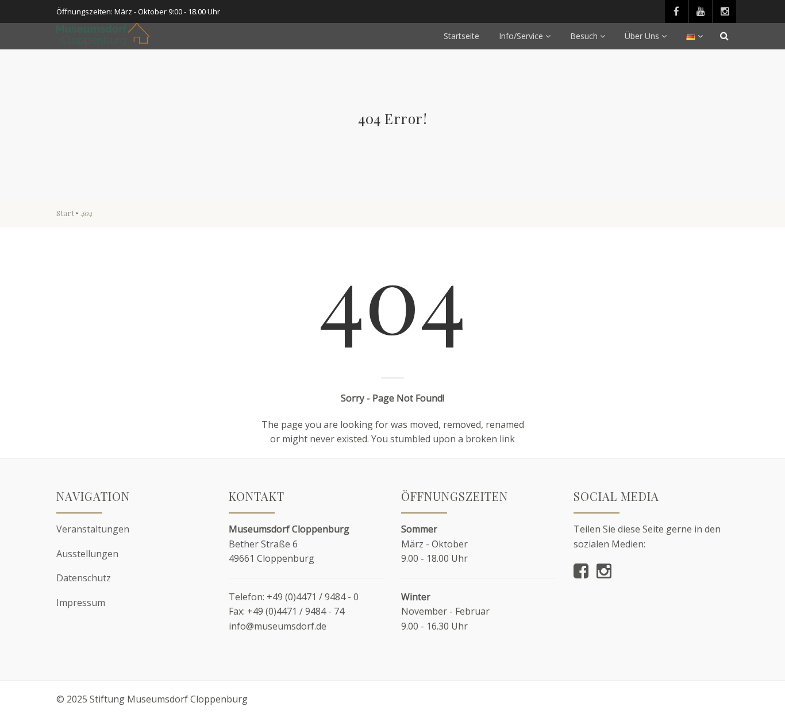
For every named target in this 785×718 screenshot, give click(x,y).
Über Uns (642, 35)
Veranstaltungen (92, 529)
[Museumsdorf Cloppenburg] (102, 34)
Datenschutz (83, 578)
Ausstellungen (87, 553)
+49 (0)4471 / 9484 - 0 (313, 596)
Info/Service (521, 35)
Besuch (584, 35)
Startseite (461, 35)
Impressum (80, 602)
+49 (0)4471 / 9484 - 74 (295, 611)
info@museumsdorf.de (277, 626)
